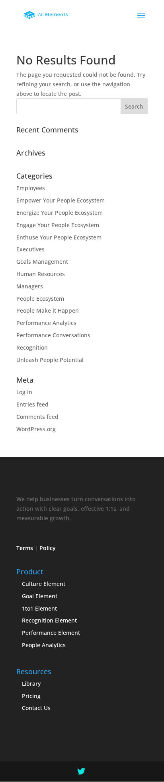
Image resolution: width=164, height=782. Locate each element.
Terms (24, 548)
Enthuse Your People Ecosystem (59, 237)
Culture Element (43, 583)
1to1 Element (39, 608)
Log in (24, 392)
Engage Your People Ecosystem (57, 225)
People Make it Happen (47, 310)
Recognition (32, 347)
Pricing (31, 696)
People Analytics (44, 645)
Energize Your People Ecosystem (59, 212)
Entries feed (32, 404)
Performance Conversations (53, 335)
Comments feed (37, 416)
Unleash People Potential (50, 360)
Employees (30, 188)
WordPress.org (36, 429)
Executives (30, 249)
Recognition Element (49, 620)
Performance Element (51, 632)
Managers (29, 286)
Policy (47, 548)
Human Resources (40, 274)
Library (31, 683)
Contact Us (36, 708)
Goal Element (39, 596)
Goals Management (42, 261)
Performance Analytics (46, 323)
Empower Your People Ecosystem (60, 200)
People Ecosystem (40, 298)
